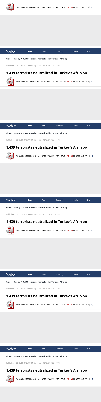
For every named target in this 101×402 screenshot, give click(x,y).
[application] (50, 201)
